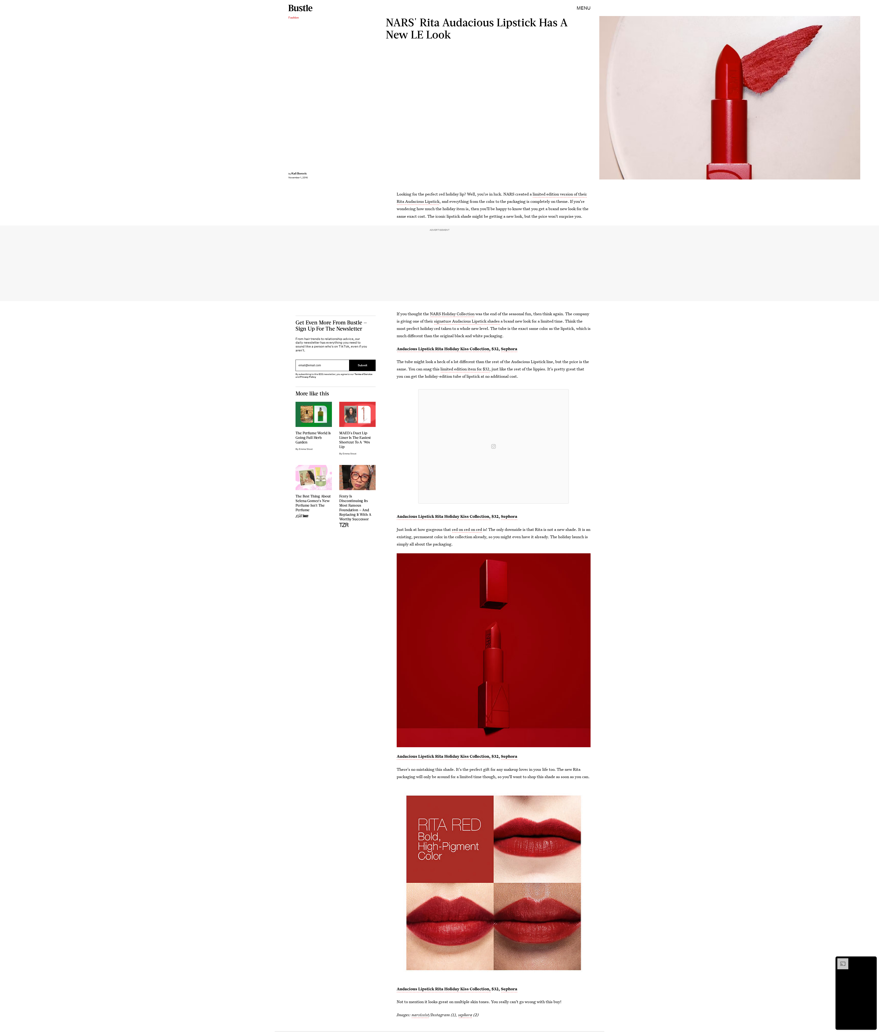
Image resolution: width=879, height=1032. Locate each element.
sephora (465, 1014)
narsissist (420, 1014)
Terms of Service (363, 374)
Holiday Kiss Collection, (467, 516)
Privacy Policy (308, 376)
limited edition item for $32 (464, 369)
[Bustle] (300, 8)
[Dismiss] (871, 960)
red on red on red (467, 529)
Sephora (509, 516)
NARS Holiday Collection (452, 313)
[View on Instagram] (493, 446)
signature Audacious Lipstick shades (467, 321)
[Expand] (840, 960)
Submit (362, 365)
